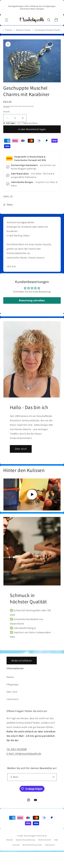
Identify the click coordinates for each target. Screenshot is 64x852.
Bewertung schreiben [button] (32, 300)
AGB (56, 840)
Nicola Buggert (30, 836)
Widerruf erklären (21, 660)
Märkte (10, 677)
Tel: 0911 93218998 (17, 749)
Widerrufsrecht (44, 840)
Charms (8, 30)
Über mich (21, 448)
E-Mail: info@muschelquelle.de (24, 753)
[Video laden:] (32, 494)
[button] (6, 20)
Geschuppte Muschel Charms (47, 30)
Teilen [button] (10, 204)
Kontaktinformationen (32, 845)
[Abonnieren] (53, 777)
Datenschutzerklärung (25, 840)
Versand (6, 106)
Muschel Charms (23, 30)
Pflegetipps (13, 684)
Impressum (13, 699)
